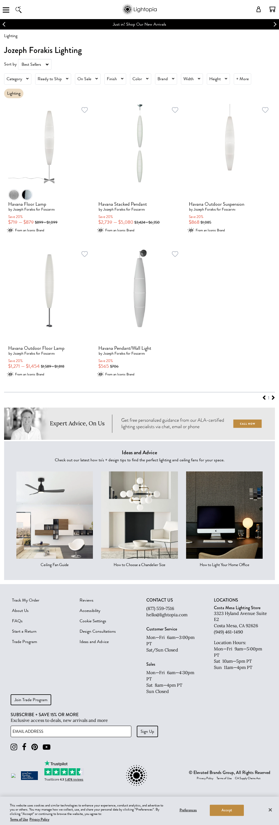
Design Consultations (98, 631)
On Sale (84, 79)
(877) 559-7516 (160, 608)
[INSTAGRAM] (14, 747)
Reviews (86, 600)
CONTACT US (159, 600)
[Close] (270, 810)
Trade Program (24, 641)
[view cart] (272, 9)
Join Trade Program (30, 700)
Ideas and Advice (94, 641)
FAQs (17, 621)
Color (137, 79)
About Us (20, 610)
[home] (139, 13)
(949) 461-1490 (228, 632)
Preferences (188, 810)
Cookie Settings (93, 621)
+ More (242, 79)
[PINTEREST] (34, 747)
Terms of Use (224, 778)
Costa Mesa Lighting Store (237, 608)
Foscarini (48, 209)
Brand (162, 79)
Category (14, 79)
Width (188, 79)
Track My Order (25, 600)
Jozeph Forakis (24, 209)
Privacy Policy (205, 778)
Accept (227, 810)
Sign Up (147, 731)
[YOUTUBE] (46, 747)
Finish (112, 79)
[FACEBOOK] (24, 747)
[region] (139, 811)
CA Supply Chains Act (247, 778)
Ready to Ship (50, 79)
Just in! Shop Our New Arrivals (139, 24)
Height (215, 79)
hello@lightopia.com (166, 614)
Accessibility (90, 610)
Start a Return (24, 631)
